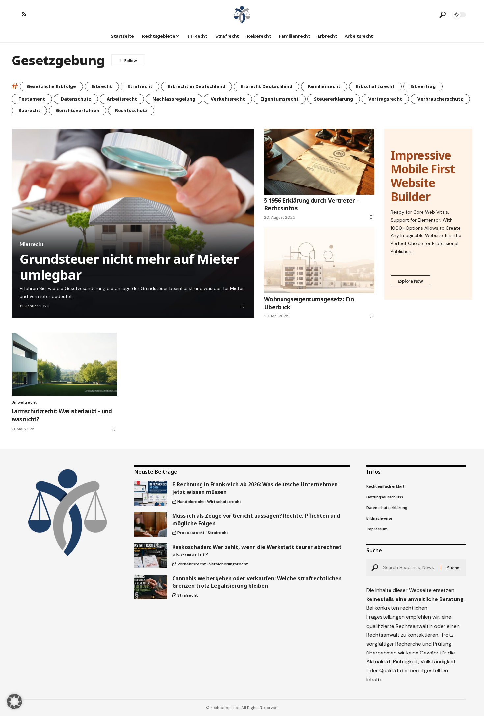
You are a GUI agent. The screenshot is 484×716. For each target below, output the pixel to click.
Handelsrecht (190, 501)
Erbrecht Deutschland (266, 86)
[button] (442, 15)
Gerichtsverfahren (77, 110)
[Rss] (24, 14)
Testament (31, 99)
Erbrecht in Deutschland (196, 86)
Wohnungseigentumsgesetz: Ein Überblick (309, 302)
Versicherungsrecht (228, 564)
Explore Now (410, 281)
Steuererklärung (333, 99)
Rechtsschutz (131, 110)
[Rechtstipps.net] (242, 15)
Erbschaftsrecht (375, 86)
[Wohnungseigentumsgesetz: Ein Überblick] (319, 260)
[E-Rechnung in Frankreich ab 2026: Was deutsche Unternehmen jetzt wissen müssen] (150, 493)
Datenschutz (76, 99)
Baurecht (29, 110)
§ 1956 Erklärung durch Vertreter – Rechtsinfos (312, 204)
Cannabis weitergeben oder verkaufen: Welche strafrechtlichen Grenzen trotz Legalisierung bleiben (257, 582)
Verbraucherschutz (440, 99)
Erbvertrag (423, 86)
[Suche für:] (409, 567)
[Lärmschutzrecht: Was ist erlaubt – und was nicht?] (64, 364)
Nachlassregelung (173, 99)
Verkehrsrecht (228, 99)
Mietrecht (32, 244)
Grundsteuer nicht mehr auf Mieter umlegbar (129, 267)
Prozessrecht (191, 532)
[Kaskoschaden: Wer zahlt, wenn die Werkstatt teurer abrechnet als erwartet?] (150, 555)
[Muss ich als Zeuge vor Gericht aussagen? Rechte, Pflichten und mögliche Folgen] (150, 524)
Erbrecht (102, 86)
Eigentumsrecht (279, 99)
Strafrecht (139, 86)
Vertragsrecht (385, 99)
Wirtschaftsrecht (224, 501)
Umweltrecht (24, 402)
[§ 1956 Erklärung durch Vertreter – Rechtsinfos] (319, 162)
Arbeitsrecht (122, 99)
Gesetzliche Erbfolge (51, 86)
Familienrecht (324, 86)
